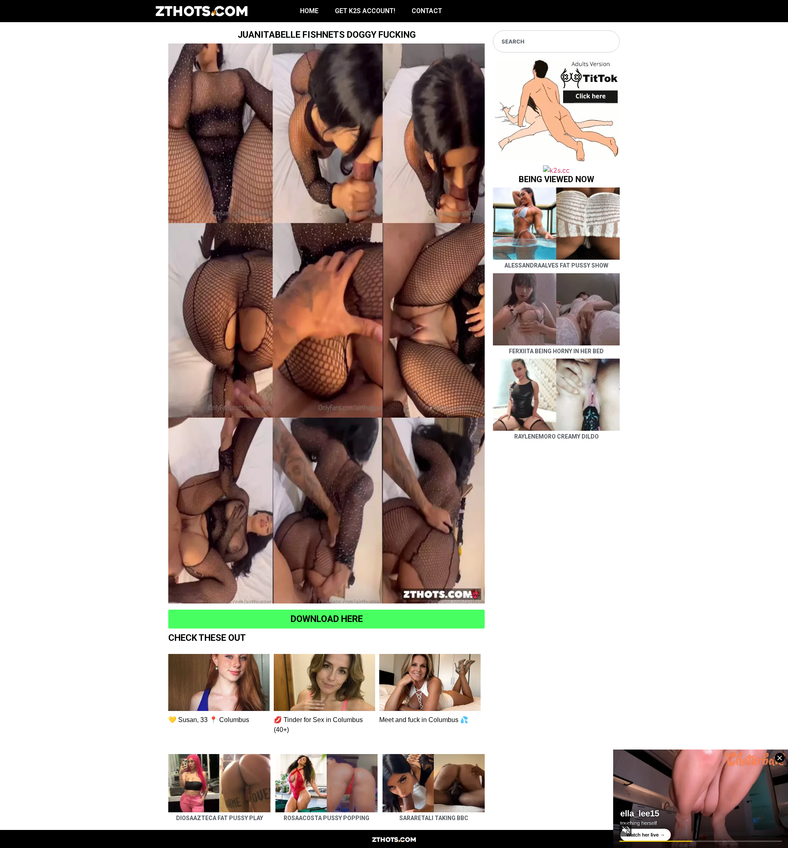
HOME (309, 11)
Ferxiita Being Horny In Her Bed (556, 351)
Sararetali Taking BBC (433, 818)
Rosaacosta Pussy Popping (326, 818)
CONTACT (427, 11)
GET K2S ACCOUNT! (365, 11)
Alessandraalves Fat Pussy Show (556, 265)
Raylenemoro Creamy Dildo (556, 436)
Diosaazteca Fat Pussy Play (219, 818)
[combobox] (556, 41)
